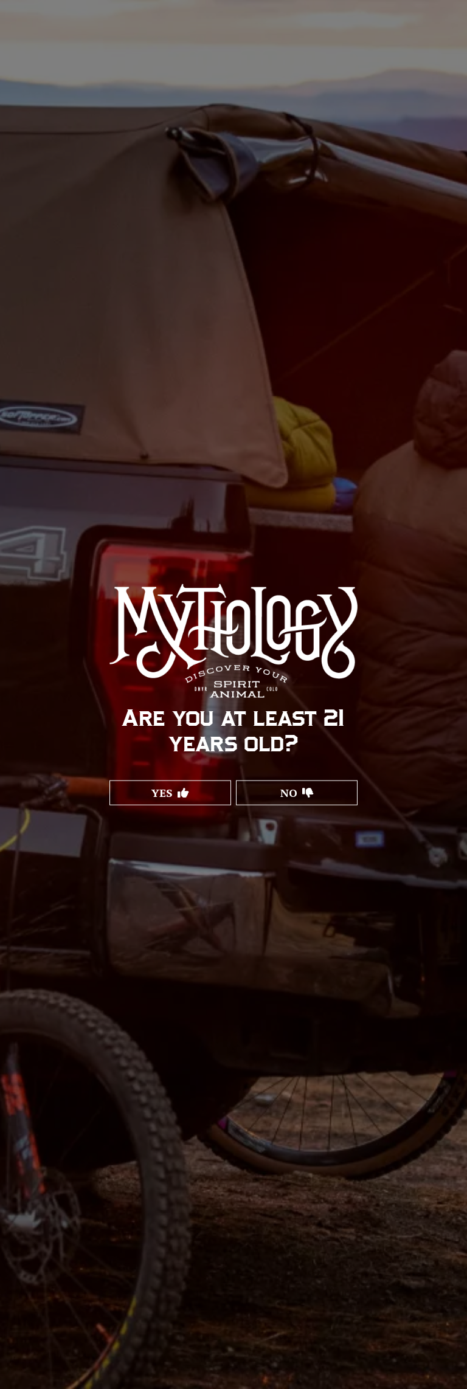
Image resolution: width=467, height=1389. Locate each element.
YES (162, 792)
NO (288, 792)
